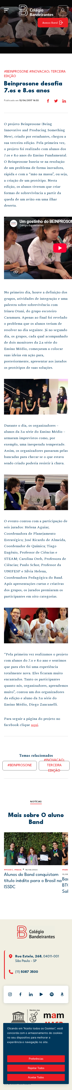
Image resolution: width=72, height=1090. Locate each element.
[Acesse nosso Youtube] (41, 994)
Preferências (36, 1058)
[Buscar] (63, 10)
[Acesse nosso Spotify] (52, 994)
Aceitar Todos (36, 1077)
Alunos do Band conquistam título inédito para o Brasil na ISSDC (33, 881)
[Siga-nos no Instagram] (10, 994)
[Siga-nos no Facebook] (20, 994)
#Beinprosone (19, 765)
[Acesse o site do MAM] (54, 1017)
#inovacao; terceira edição (54, 765)
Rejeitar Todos (36, 1068)
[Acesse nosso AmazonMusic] (62, 994)
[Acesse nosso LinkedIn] (31, 994)
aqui (34, 725)
